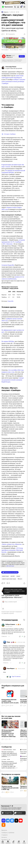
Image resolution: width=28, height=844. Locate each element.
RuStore (19, 813)
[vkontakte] (12, 821)
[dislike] (24, 636)
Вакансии (4, 830)
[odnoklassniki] (3, 825)
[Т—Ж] (13, 3)
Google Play (8, 813)
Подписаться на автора (10, 572)
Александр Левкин (12, 590)
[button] (10, 12)
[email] (3, 821)
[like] (20, 636)
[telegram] (8, 821)
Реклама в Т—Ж (6, 839)
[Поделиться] (24, 34)
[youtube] (21, 821)
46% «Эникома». (8, 244)
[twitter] (16, 821)
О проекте (4, 835)
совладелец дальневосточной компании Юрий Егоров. (13, 380)
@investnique (10, 566)
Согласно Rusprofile (8, 265)
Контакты (4, 837)
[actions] (9, 636)
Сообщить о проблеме (8, 832)
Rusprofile (10, 301)
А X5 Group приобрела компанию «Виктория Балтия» (12, 550)
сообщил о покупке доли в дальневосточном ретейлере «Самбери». (13, 81)
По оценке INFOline (8, 341)
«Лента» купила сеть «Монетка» (12, 544)
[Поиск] (15, 7)
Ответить (4, 636)
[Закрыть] (25, 612)
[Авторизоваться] (21, 7)
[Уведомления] (18, 7)
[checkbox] (24, 7)
